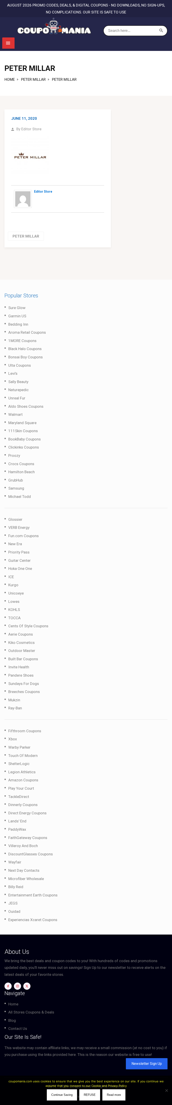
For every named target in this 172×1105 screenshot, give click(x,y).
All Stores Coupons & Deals (31, 1012)
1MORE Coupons (22, 340)
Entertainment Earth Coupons (33, 895)
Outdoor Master (21, 650)
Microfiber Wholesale (26, 878)
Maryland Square (22, 423)
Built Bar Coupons (23, 659)
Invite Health (18, 667)
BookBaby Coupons (24, 439)
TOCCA (14, 618)
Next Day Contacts (23, 870)
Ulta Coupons (19, 365)
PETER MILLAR (33, 79)
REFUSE (90, 1094)
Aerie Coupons (20, 634)
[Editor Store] (23, 198)
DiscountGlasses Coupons (30, 854)
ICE (11, 577)
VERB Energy (19, 527)
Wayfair (14, 862)
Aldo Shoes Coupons (25, 406)
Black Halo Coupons (25, 349)
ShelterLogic (19, 763)
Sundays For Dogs (23, 683)
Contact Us (17, 1028)
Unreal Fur (16, 398)
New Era (15, 544)
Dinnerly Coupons (23, 804)
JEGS (12, 903)
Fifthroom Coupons (24, 731)
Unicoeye (16, 593)
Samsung (16, 488)
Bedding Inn (18, 324)
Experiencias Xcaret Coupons (32, 920)
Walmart (15, 414)
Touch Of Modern (23, 755)
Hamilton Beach (21, 472)
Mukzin (14, 700)
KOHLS (14, 609)
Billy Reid (15, 887)
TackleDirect (18, 796)
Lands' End (17, 821)
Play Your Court (21, 788)
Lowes (13, 601)
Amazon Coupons (23, 780)
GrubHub (15, 480)
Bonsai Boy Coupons (25, 357)
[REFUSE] (166, 1090)
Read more (114, 1094)
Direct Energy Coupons (27, 813)
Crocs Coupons (21, 464)
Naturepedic (18, 390)
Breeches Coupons (24, 691)
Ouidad (14, 911)
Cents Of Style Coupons (28, 626)
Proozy (14, 455)
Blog (12, 1020)
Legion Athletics (22, 772)
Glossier (15, 519)
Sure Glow (17, 307)
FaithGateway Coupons (27, 837)
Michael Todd (19, 496)
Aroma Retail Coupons (27, 332)
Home (9, 79)
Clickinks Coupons (23, 447)
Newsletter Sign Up (146, 1063)
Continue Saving (62, 1094)
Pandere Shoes (21, 675)
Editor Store (31, 129)
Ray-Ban (15, 708)
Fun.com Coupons (23, 536)
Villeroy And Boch (23, 845)
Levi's (12, 373)
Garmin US (17, 316)
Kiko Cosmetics (21, 642)
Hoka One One (20, 568)
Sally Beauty (18, 381)
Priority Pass (19, 552)
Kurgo (13, 585)
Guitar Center (19, 560)
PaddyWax (17, 829)
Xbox (12, 739)
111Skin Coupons (23, 431)
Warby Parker (19, 747)
